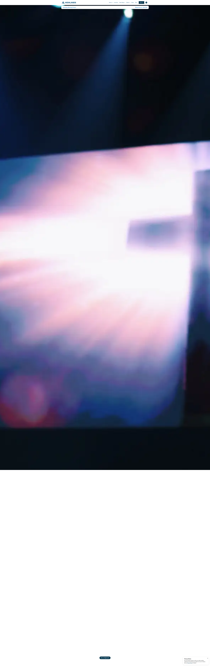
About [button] (110, 2)
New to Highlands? (105, 657)
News (132, 2)
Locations (116, 2)
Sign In (141, 2)
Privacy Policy (189, 662)
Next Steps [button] (121, 2)
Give (136, 2)
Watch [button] (127, 2)
